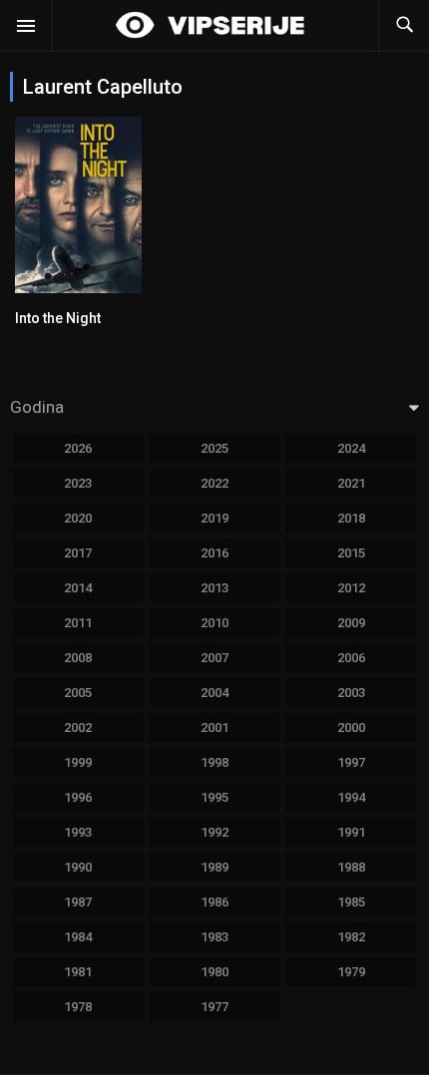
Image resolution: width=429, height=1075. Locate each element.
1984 (78, 936)
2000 (351, 727)
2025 (214, 448)
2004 (214, 692)
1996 (78, 797)
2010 (214, 622)
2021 (351, 483)
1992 (214, 832)
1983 (214, 936)
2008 (78, 657)
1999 (78, 762)
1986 (214, 902)
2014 (78, 587)
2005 (78, 692)
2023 (78, 483)
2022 (214, 483)
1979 (351, 971)
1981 (78, 971)
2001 (214, 727)
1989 (214, 867)
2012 (351, 587)
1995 (214, 797)
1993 (78, 832)
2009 (351, 622)
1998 (214, 762)
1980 (214, 971)
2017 (78, 552)
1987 (78, 902)
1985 (351, 902)
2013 (214, 587)
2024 (351, 448)
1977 (214, 1006)
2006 (351, 657)
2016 (214, 552)
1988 (351, 867)
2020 (78, 518)
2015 (351, 552)
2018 (351, 518)
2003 (351, 692)
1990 (78, 867)
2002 (78, 727)
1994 (351, 797)
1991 (351, 832)
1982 (351, 936)
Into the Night (58, 318)
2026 (78, 448)
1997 (351, 762)
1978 (78, 1006)
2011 (78, 622)
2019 (214, 518)
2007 (214, 657)
